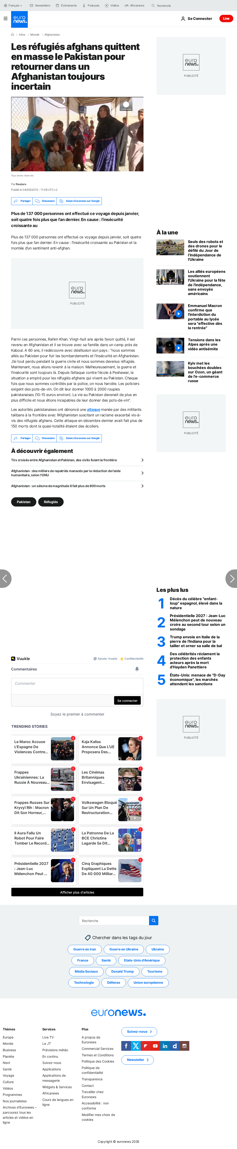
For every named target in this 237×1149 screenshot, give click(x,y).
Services (49, 1029)
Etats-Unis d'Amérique (142, 960)
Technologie (84, 982)
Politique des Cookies (98, 1061)
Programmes (12, 1095)
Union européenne (148, 982)
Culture (8, 1082)
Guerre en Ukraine (123, 949)
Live (226, 18)
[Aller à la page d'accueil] (19, 19)
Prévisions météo (55, 1050)
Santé (106, 960)
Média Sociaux (86, 971)
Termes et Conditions (98, 1055)
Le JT (46, 1043)
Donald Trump (122, 971)
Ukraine (158, 949)
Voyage (8, 1075)
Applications (51, 1069)
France (82, 960)
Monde (34, 34)
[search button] (153, 5)
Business (9, 1050)
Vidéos (8, 1088)
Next (6, 1063)
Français (14, 5)
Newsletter (135, 1060)
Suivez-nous (51, 1063)
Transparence (92, 1079)
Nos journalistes (15, 1101)
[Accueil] (12, 34)
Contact (88, 1085)
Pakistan (24, 502)
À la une (167, 232)
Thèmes (9, 1029)
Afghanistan (52, 34)
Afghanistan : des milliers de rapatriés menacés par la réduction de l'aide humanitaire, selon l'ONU (65, 473)
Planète (8, 1056)
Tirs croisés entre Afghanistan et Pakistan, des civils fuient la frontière (64, 460)
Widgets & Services (57, 1087)
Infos (22, 34)
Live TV (48, 1037)
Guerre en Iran (84, 949)
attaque (93, 409)
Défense (113, 982)
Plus (85, 1029)
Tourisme (154, 971)
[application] (77, 134)
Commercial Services (97, 1049)
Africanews (50, 1093)
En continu (50, 1056)
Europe (8, 1037)
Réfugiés (51, 502)
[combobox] (177, 5)
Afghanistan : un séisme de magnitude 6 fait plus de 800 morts (58, 486)
